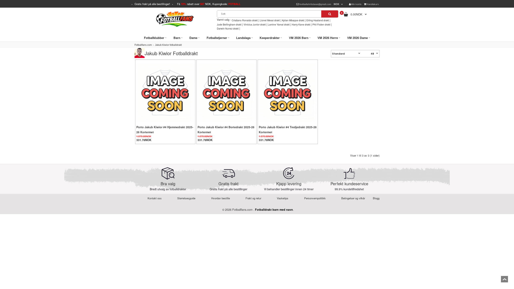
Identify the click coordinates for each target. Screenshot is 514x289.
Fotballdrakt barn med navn (274, 210)
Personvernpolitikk (315, 198)
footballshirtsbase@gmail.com (315, 4)
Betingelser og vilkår (353, 198)
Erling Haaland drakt (317, 20)
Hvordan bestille (220, 198)
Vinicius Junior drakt (255, 24)
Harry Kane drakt (301, 24)
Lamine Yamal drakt (279, 24)
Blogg (376, 198)
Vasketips (282, 198)
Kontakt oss (155, 198)
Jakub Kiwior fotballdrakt (168, 45)
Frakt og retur (253, 198)
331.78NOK (143, 140)
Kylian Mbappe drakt (293, 20)
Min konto (356, 4)
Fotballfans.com (143, 45)
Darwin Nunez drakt (228, 28)
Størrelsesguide (186, 198)
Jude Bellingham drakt (229, 24)
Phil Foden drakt (321, 24)
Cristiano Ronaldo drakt (245, 20)
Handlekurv (373, 4)
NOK (337, 4)
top (504, 280)
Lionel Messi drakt (270, 20)
